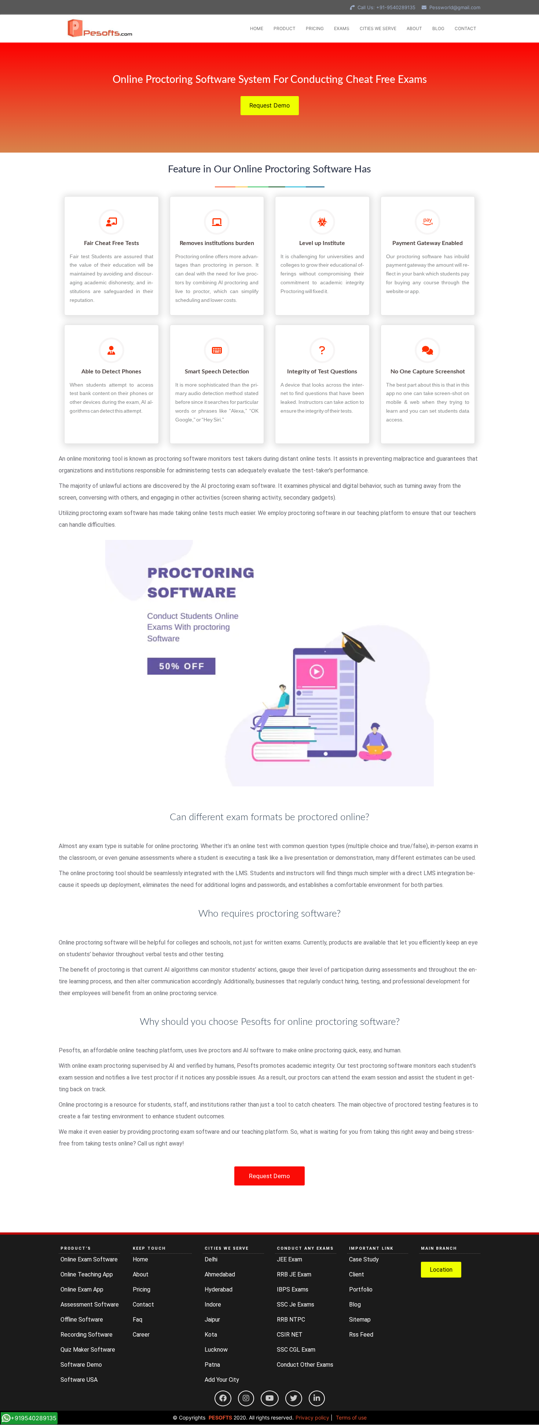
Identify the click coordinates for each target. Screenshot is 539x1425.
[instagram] (246, 1398)
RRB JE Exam (294, 1274)
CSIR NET (289, 1334)
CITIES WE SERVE (378, 28)
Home (140, 1259)
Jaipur (212, 1319)
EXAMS (341, 28)
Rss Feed (361, 1334)
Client (356, 1274)
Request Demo (269, 105)
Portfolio (361, 1289)
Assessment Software (89, 1304)
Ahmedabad (220, 1274)
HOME (256, 28)
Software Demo (81, 1364)
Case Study (364, 1259)
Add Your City (222, 1379)
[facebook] (222, 1398)
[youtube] (270, 1398)
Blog (355, 1304)
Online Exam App (81, 1289)
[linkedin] (317, 1398)
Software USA (79, 1379)
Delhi (211, 1259)
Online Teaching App (86, 1274)
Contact (143, 1304)
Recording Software (86, 1334)
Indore (213, 1304)
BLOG (438, 28)
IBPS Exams (292, 1289)
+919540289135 (33, 1418)
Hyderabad (218, 1289)
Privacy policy (312, 1417)
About (140, 1274)
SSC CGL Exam (296, 1349)
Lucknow (216, 1349)
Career (141, 1334)
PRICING (315, 28)
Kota (211, 1334)
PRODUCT (285, 28)
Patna (212, 1364)
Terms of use (351, 1417)
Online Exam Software (89, 1259)
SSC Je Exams (295, 1304)
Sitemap (360, 1319)
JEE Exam (289, 1259)
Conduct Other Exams (305, 1364)
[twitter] (293, 1398)
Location (441, 1269)
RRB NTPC (291, 1319)
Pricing (141, 1289)
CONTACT (465, 28)
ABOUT (414, 28)
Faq (137, 1319)
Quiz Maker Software (87, 1349)
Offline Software (81, 1319)
